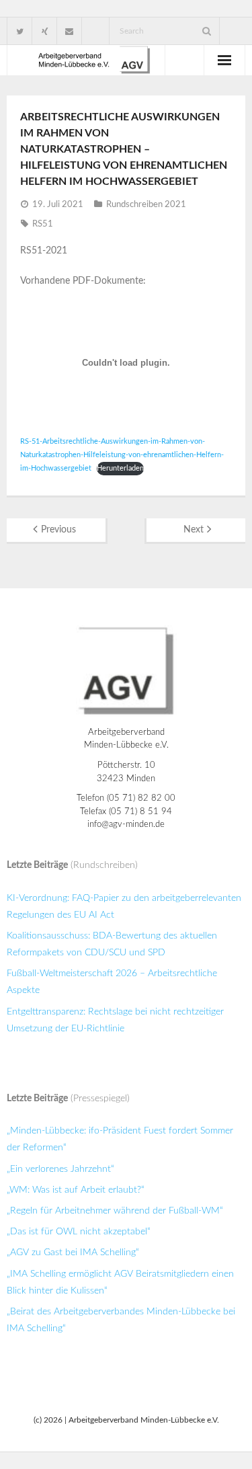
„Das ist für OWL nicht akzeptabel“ (79, 1231)
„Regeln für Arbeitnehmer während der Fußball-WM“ (115, 1211)
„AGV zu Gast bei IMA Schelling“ (73, 1252)
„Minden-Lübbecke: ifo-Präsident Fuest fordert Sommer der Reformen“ (120, 1139)
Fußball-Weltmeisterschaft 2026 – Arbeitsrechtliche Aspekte (112, 982)
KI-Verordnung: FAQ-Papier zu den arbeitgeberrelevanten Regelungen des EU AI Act (124, 907)
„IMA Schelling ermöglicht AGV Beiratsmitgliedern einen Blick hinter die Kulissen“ (120, 1282)
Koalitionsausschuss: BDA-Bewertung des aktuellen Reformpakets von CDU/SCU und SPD (112, 944)
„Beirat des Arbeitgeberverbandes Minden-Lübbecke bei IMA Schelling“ (121, 1320)
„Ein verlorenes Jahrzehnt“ (60, 1169)
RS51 (42, 224)
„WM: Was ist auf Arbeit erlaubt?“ (75, 1190)
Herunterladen (120, 468)
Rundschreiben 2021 (146, 204)
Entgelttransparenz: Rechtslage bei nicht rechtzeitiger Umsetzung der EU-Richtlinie (115, 1020)
